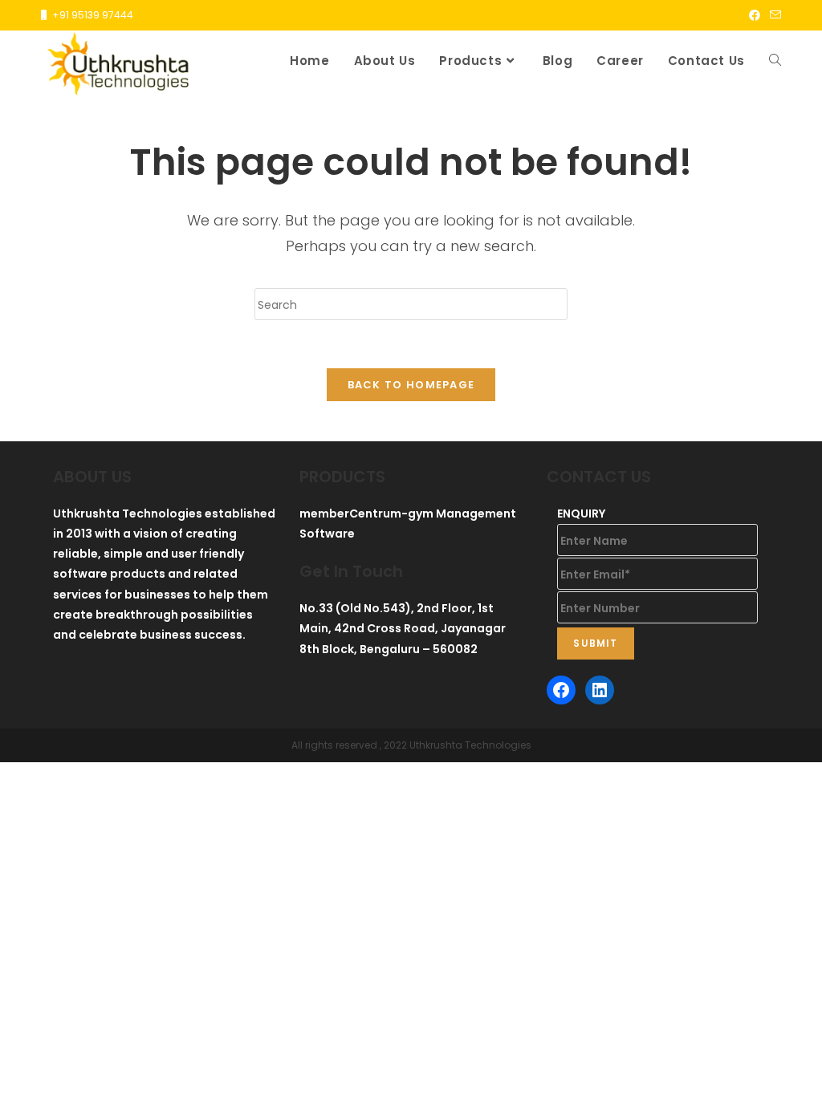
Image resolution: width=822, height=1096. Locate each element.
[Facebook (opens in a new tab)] (754, 15)
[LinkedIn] (599, 690)
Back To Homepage (411, 384)
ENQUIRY (581, 513)
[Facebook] (561, 690)
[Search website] (775, 61)
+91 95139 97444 (92, 15)
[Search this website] (411, 303)
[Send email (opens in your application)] (773, 15)
